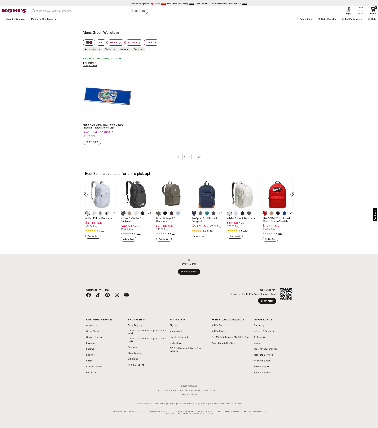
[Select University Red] (265, 213)
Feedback (375, 215)
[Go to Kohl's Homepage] (14, 11)
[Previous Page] (178, 157)
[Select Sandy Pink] (136, 213)
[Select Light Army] (158, 213)
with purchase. (148, 4)
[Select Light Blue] (87, 213)
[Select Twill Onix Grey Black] (249, 213)
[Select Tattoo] (171, 213)
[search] (33, 11)
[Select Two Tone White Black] (236, 213)
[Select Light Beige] (94, 213)
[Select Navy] (194, 213)
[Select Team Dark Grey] (123, 213)
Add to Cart (92, 141)
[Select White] (107, 213)
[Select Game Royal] (284, 213)
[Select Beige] (271, 213)
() (102, 231)
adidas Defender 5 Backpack (131, 220)
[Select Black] (165, 213)
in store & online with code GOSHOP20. (221, 4)
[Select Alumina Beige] (229, 213)
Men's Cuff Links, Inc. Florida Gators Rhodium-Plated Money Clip (103, 126)
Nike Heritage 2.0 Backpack (165, 220)
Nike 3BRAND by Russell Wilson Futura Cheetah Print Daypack (276, 220)
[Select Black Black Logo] (142, 213)
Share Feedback (189, 271)
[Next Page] (195, 157)
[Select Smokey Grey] (213, 213)
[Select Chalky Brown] (129, 213)
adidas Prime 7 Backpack (241, 218)
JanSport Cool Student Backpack (204, 220)
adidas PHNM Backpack (98, 218)
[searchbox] (77, 11)
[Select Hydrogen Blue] (178, 213)
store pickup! (180, 4)
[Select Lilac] (100, 213)
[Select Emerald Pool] (207, 213)
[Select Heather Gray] (200, 213)
